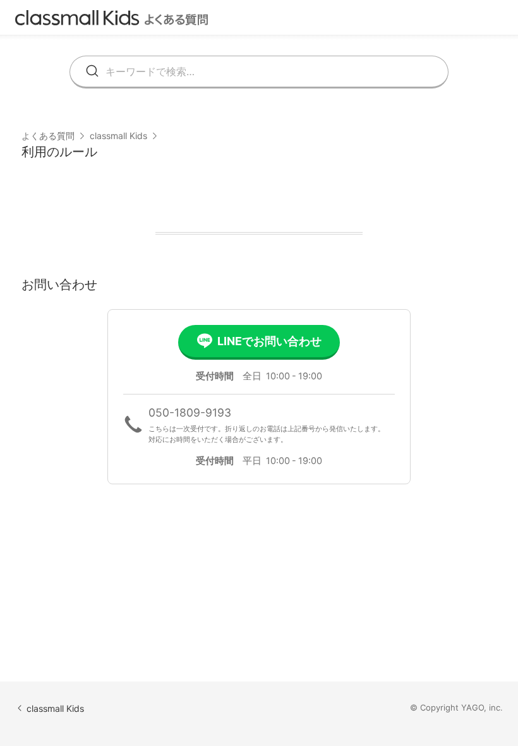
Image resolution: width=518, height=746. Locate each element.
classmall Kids (118, 135)
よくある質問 (48, 135)
